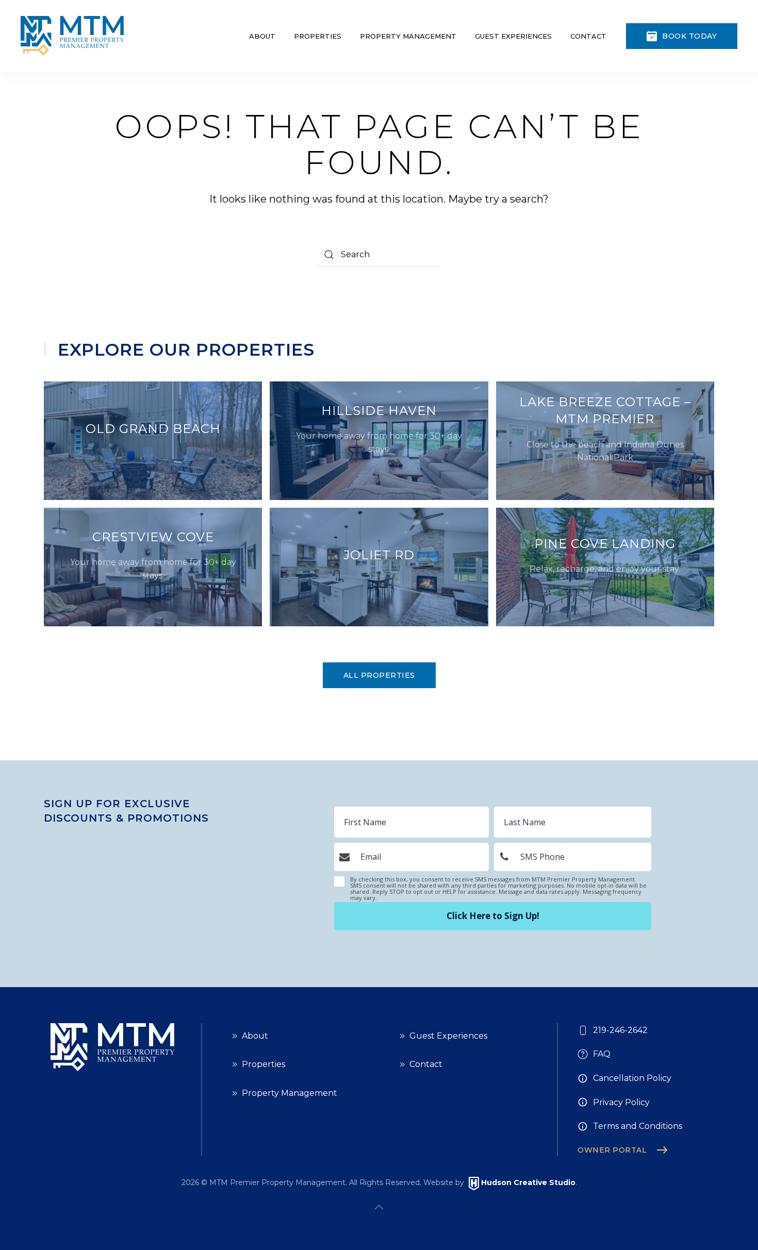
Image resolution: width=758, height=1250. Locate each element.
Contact (425, 1064)
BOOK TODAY (689, 36)
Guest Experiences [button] (513, 36)
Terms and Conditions (637, 1126)
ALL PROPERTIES (379, 675)
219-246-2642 (620, 1030)
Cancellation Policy (632, 1078)
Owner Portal (612, 1150)
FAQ (602, 1054)
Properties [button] (317, 36)
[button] (379, 1207)
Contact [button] (588, 36)
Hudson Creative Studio (528, 1183)
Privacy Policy (621, 1102)
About (262, 36)
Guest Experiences (448, 1036)
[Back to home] (72, 36)
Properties (263, 1064)
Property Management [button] (408, 36)
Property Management (289, 1093)
